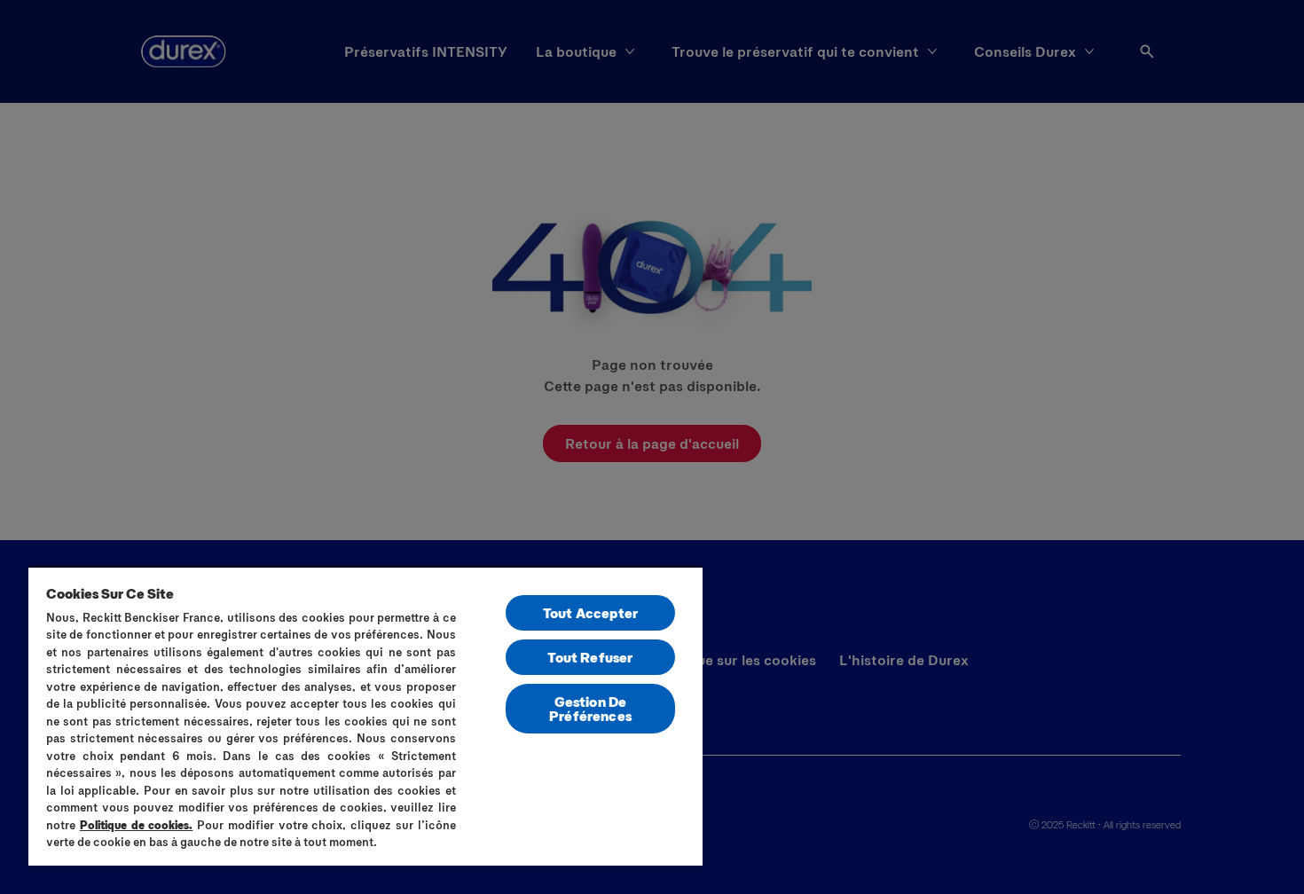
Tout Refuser (589, 656)
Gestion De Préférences (590, 708)
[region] (365, 716)
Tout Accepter (590, 612)
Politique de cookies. (136, 825)
